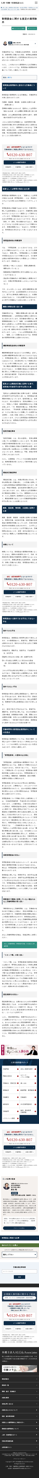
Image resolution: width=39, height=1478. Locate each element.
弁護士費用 (28, 167)
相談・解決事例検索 (8, 1416)
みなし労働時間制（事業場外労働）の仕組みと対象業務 (19, 945)
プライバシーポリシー (19, 1458)
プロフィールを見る (19, 1228)
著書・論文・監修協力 (9, 1391)
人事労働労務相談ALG (12, 2)
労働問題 (18, 167)
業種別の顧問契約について (10, 1428)
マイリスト (32, 28)
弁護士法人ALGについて (10, 1410)
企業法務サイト (7, 1447)
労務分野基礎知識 (7, 1441)
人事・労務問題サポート (9, 1435)
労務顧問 (8, 167)
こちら (20, 182)
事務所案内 (5, 1379)
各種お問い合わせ (7, 1404)
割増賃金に (10, 1238)
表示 (9, 77)
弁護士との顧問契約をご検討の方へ (13, 1422)
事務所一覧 (5, 1385)
